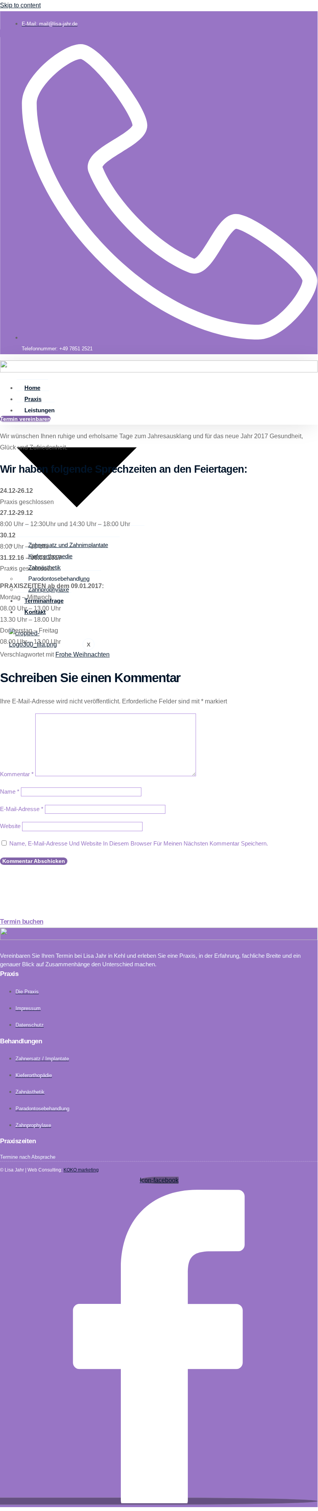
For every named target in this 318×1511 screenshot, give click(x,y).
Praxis (32, 399)
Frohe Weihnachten (82, 654)
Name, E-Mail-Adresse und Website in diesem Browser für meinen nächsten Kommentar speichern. (138, 843)
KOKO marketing (81, 1170)
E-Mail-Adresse (21, 809)
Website (10, 826)
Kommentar (17, 774)
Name (9, 791)
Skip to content (20, 5)
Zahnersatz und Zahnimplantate (68, 545)
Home (32, 387)
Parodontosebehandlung (58, 578)
